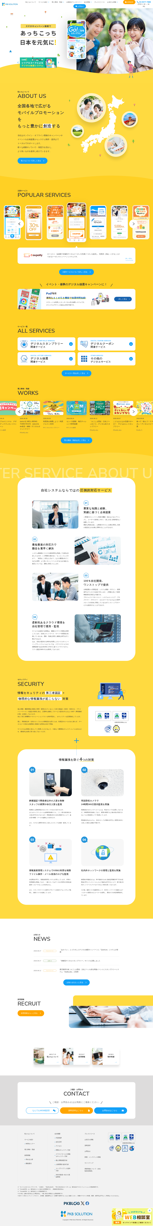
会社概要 (57, 1134)
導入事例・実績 (57, 2)
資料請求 (130, 2)
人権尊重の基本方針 (62, 1164)
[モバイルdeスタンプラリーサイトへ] (76, 39)
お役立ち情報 (111, 2)
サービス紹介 (43, 2)
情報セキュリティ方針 (63, 1150)
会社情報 (87, 2)
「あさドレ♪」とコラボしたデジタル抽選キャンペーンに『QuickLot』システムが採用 (89, 951)
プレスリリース (99, 2)
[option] (38, 62)
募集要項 (29, 1163)
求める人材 (29, 1159)
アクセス (59, 1146)
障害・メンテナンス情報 (93, 1157)
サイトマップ (89, 1163)
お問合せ (81, 6)
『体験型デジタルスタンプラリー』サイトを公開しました (80, 961)
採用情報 (27, 1155)
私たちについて (31, 2)
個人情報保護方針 (61, 1160)
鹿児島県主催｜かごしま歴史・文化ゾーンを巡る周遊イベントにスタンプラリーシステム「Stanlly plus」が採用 (89, 970)
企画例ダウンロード (73, 2)
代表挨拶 (59, 1138)
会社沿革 (59, 1142)
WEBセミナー (30, 1143)
